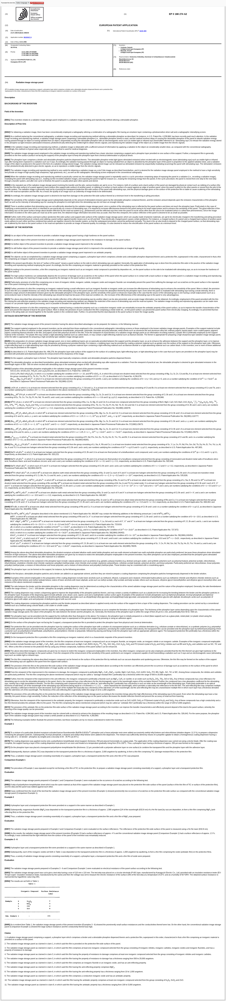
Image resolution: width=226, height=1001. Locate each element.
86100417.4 (28, 37)
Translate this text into (8, 3)
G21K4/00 (142, 31)
